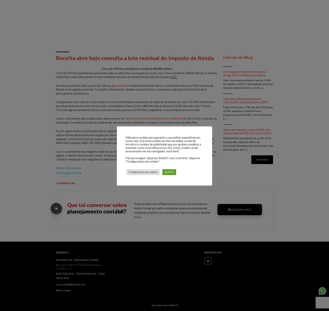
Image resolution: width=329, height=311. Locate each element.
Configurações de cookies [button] (143, 172)
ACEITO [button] (169, 172)
